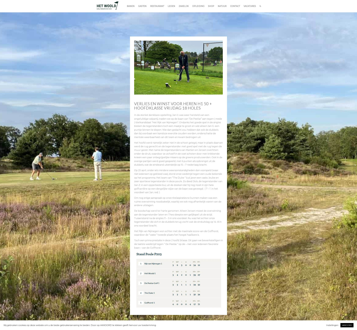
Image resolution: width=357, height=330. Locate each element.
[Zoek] (260, 6)
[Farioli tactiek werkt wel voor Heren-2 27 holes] (2, 165)
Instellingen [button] (332, 325)
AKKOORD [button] (347, 325)
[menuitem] (130, 6)
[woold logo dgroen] (107, 6)
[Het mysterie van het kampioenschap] (355, 165)
